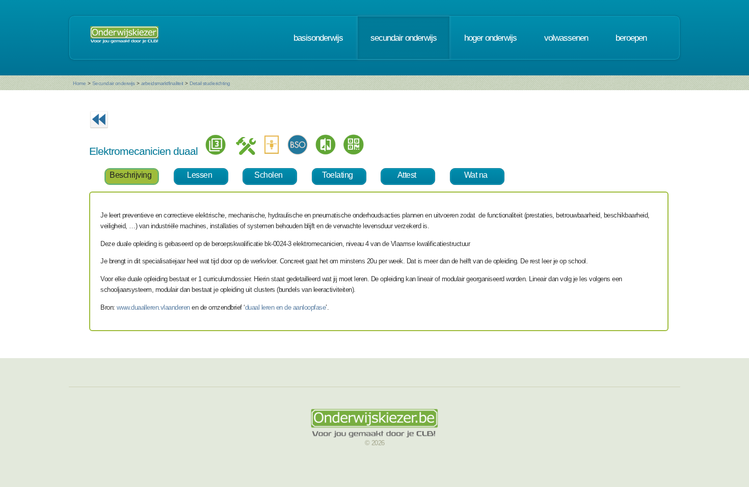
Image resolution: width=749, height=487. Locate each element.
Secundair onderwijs (113, 83)
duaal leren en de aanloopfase (285, 307)
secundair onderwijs (403, 38)
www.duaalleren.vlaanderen (153, 307)
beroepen (631, 38)
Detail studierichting (210, 83)
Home (79, 83)
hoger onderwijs (490, 38)
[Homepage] (124, 38)
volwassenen (566, 38)
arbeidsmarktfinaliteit (162, 83)
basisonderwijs (318, 38)
